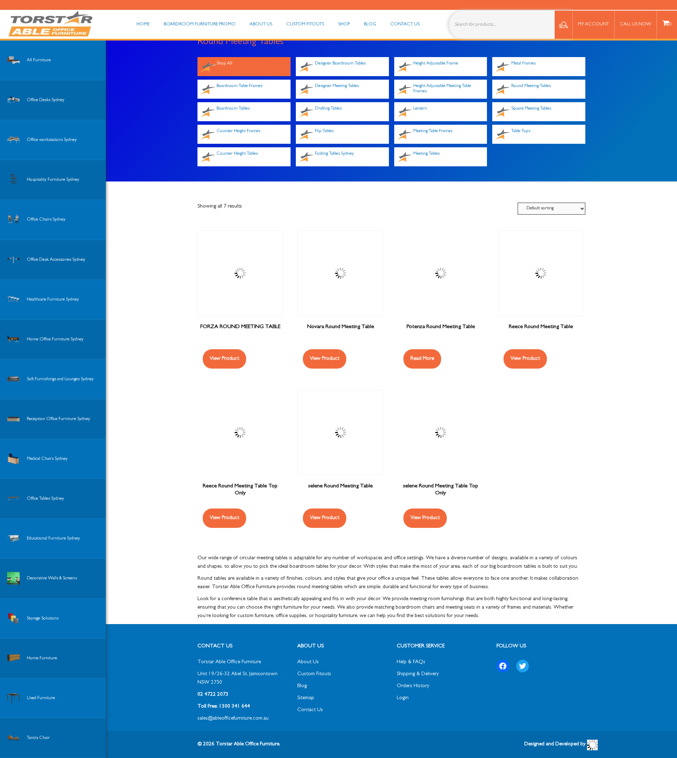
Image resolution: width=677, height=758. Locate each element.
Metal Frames (523, 63)
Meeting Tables (426, 154)
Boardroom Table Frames (239, 86)
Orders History (413, 686)
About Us (308, 662)
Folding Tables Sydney (334, 154)
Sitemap (305, 698)
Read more (422, 359)
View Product (224, 359)
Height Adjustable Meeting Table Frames (442, 89)
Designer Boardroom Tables (340, 63)
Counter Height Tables (237, 154)
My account (593, 24)
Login (403, 698)
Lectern (420, 108)
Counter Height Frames (238, 131)
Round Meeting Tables (531, 86)
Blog (302, 686)
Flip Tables (324, 131)
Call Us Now (635, 24)
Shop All (224, 63)
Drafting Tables (328, 108)
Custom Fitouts (314, 674)
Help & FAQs (411, 662)
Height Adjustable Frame (435, 63)
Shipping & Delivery (418, 674)
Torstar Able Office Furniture (229, 662)
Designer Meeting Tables (337, 86)
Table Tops (520, 131)
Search (563, 25)
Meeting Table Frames (432, 131)
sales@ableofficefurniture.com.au (233, 718)
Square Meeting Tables (531, 108)
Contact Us (310, 710)
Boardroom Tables (233, 108)
